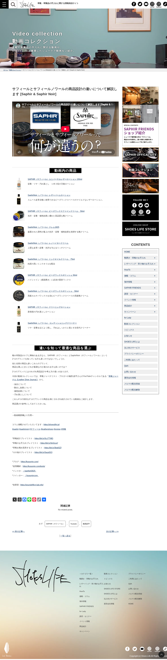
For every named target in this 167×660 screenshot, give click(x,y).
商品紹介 (82, 626)
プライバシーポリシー (134, 354)
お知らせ (128, 336)
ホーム (5, 70)
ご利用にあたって (132, 360)
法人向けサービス (132, 348)
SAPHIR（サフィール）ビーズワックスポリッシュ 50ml (52, 275)
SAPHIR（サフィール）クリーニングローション (49, 307)
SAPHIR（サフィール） (55, 524)
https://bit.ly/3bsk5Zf (52, 448)
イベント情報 (84, 621)
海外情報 (82, 601)
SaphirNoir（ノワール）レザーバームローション (49, 195)
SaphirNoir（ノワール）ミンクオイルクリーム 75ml (51, 259)
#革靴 (63, 429)
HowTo (82, 591)
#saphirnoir (24, 429)
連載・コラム (84, 596)
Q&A (126, 366)
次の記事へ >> (112, 531)
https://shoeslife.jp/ (52, 424)
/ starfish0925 (29, 471)
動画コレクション (15, 70)
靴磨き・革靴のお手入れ (88, 579)
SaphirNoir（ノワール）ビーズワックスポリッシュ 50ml (53, 291)
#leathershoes (47, 429)
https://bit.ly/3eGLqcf (49, 443)
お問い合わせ (130, 372)
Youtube (73, 524)
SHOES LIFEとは (132, 342)
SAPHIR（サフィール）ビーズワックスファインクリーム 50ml (56, 211)
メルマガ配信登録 (132, 384)
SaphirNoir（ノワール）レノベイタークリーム (48, 243)
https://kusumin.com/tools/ (34, 466)
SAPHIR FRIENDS (86, 606)
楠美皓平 (86, 524)
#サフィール (34, 429)
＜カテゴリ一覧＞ (86, 574)
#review (57, 429)
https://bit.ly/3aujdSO (43, 452)
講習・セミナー (85, 616)
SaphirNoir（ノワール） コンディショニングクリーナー (52, 323)
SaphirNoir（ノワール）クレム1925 (43, 227)
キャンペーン (84, 631)
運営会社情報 (130, 378)
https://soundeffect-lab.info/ (31, 485)
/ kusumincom (32, 475)
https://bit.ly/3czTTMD (43, 438)
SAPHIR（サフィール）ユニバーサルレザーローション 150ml (55, 179)
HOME (127, 252)
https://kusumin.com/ (29, 462)
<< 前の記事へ (18, 531)
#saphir (15, 429)
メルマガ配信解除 (132, 390)
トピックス (129, 330)
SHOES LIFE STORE (112, 589)
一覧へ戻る (65, 536)
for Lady (127, 318)
